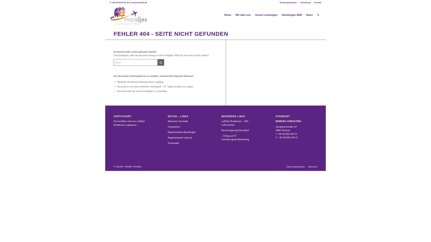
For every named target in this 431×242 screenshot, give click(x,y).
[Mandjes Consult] (128, 15)
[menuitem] (288, 2)
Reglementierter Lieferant (180, 137)
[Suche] (318, 15)
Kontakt (317, 3)
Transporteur (174, 127)
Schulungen (173, 143)
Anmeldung (305, 3)
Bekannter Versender (178, 121)
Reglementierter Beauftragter (182, 132)
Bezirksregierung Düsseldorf (235, 130)
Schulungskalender (288, 3)
